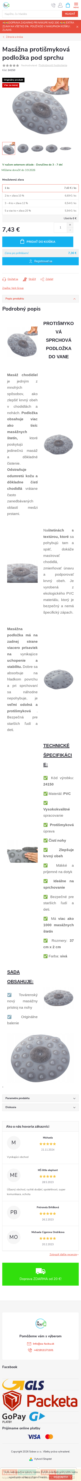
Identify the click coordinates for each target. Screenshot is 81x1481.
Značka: (13, 288)
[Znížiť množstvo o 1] (70, 230)
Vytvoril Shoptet (43, 1459)
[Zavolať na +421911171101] (53, 5)
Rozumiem (61, 1477)
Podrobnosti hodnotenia (53, 65)
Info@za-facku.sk (43, 1344)
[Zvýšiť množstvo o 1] (70, 225)
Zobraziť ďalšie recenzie (63, 1254)
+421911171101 (43, 1350)
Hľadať (70, 14)
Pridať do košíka (41, 242)
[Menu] (76, 5)
